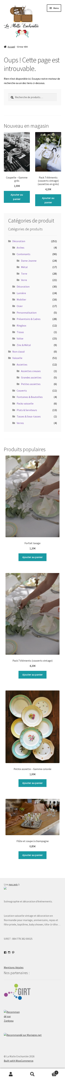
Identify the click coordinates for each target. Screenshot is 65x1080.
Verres (20, 423)
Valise (20, 338)
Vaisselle (17, 358)
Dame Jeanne (28, 260)
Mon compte (11, 1074)
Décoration (18, 241)
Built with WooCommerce (18, 1060)
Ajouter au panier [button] (17, 197)
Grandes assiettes (31, 377)
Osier (20, 306)
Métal (24, 267)
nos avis (13, 884)
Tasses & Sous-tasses (29, 416)
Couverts (22, 390)
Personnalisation (26, 312)
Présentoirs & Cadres (28, 319)
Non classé (18, 351)
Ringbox (21, 325)
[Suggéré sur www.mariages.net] (32, 1035)
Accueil (11, 46)
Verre (24, 280)
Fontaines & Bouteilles (30, 397)
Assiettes (22, 364)
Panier (50, 1071)
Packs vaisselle (25, 403)
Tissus (20, 332)
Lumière (21, 293)
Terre (24, 273)
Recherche (32, 1074)
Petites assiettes (30, 384)
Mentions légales (14, 967)
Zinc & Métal (24, 345)
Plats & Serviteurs (27, 410)
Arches (20, 247)
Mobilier (21, 299)
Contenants (23, 254)
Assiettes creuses (31, 371)
